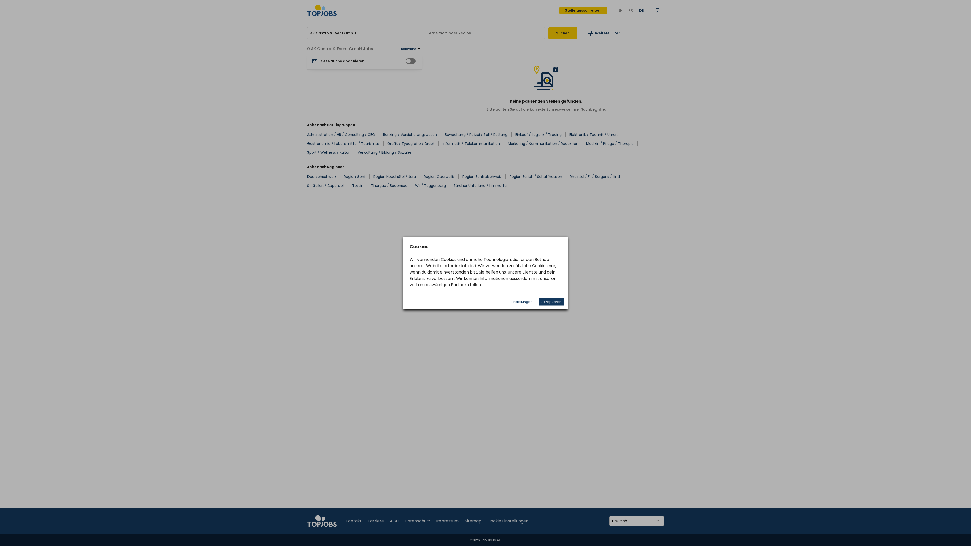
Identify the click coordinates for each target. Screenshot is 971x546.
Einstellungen (522, 301)
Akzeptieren (551, 301)
